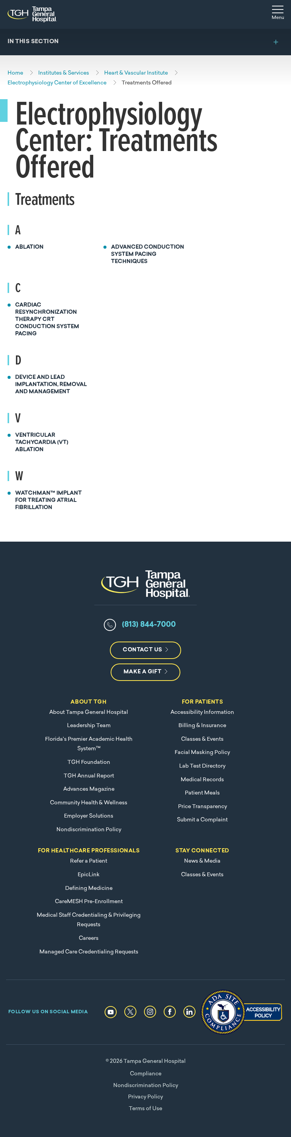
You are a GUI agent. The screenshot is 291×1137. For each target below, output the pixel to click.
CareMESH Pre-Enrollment (89, 902)
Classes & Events (202, 739)
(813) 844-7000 (149, 625)
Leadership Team (89, 726)
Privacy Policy (145, 1097)
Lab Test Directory (202, 766)
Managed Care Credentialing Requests (88, 952)
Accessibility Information (202, 712)
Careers (89, 938)
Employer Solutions (88, 816)
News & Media (202, 861)
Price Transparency (202, 807)
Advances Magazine (88, 789)
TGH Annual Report (89, 776)
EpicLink (89, 875)
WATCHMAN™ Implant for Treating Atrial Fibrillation (48, 501)
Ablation (29, 247)
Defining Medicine (89, 888)
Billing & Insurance (202, 726)
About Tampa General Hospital (88, 712)
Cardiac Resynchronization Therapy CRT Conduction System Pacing (47, 319)
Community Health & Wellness (88, 803)
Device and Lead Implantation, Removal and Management (51, 385)
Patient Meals (202, 793)
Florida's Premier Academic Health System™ (88, 744)
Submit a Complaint (202, 820)
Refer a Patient (88, 861)
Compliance (145, 1074)
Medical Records (202, 780)
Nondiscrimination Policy (88, 830)
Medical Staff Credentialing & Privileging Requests (89, 920)
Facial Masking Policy (202, 752)
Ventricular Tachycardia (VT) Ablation (41, 443)
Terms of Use (145, 1109)
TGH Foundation (88, 762)
